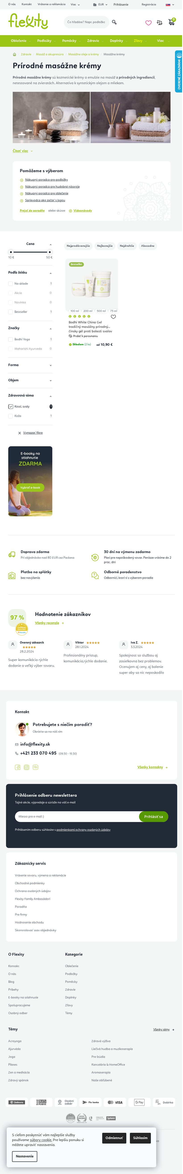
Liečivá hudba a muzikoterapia (112, 1049)
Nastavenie (24, 1156)
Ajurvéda (14, 1049)
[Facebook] (17, 768)
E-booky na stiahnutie (23, 997)
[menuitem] (21, 41)
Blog (11, 981)
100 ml (75, 311)
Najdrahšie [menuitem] (127, 246)
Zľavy (69, 1005)
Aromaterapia (101, 1072)
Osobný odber (17, 1013)
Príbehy (13, 989)
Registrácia (149, 4)
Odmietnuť (114, 1138)
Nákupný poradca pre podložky (46, 179)
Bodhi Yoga (33, 339)
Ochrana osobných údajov (33, 891)
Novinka (33, 302)
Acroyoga (14, 1041)
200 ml (87, 311)
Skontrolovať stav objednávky (35, 930)
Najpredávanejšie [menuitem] (78, 246)
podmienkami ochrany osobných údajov (83, 829)
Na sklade (33, 283)
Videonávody (83, 210)
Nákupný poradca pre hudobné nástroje (52, 186)
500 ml (101, 311)
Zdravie (70, 989)
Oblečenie (71, 966)
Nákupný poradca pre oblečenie (46, 193)
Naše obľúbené (102, 1080)
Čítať (20, 151)
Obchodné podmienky (30, 883)
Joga (11, 1056)
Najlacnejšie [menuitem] (105, 246)
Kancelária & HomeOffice (108, 1064)
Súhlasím (140, 1138)
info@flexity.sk (35, 744)
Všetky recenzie (47, 623)
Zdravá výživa (101, 1041)
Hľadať (114, 22)
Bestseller (33, 311)
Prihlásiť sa (153, 816)
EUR (101, 4)
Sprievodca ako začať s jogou (45, 200)
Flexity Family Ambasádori (32, 899)
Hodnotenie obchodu (29, 922)
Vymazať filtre (33, 432)
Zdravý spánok (18, 1080)
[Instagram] (26, 767)
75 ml (113, 311)
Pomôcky (71, 981)
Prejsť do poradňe (32, 210)
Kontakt (27, 4)
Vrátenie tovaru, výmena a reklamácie (40, 875)
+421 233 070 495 (39, 753)
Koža (33, 416)
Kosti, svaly (33, 406)
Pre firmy (21, 914)
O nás (12, 4)
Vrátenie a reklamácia (51, 4)
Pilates (12, 1064)
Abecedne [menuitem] (147, 246)
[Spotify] (35, 767)
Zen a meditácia (19, 1072)
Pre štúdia (98, 1056)
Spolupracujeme (19, 1005)
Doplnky (70, 997)
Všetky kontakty (150, 767)
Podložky (71, 974)
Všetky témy (161, 1029)
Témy (68, 1013)
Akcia (33, 293)
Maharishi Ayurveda (33, 348)
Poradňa (21, 906)
